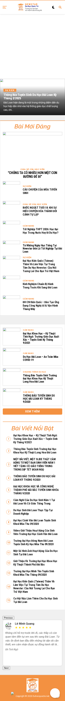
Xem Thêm (32, 411)
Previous (8, 618)
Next (6, 668)
